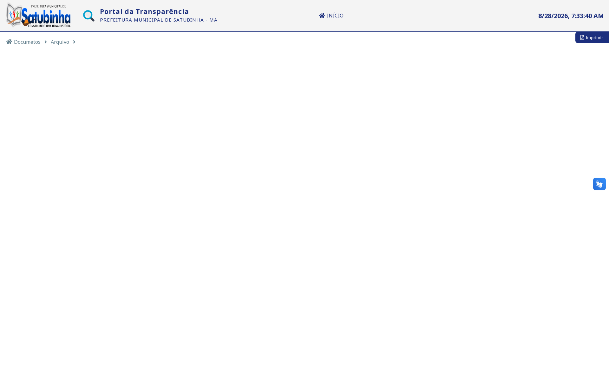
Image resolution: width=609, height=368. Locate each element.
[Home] (9, 41)
